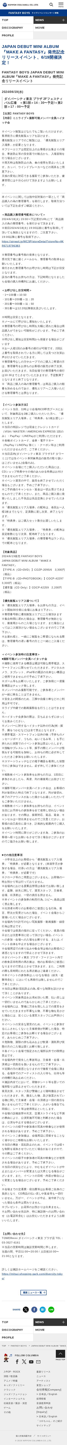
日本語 (42, 1394)
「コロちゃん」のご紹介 (49, 1421)
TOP (5, 20)
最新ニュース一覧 (32, 1292)
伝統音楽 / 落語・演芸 (15, 1403)
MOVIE (39, 27)
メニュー (61, 5)
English (53, 1394)
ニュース (41, 1376)
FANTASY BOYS (19, 1346)
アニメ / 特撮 (11, 1380)
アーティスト (43, 1380)
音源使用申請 (43, 1403)
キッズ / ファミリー (14, 1385)
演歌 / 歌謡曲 (11, 1376)
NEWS (39, 20)
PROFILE (8, 35)
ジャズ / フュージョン (15, 1394)
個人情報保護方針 (24, 1436)
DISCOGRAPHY (12, 27)
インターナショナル (14, 1398)
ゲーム (7, 1407)
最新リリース (43, 1371)
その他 (7, 1412)
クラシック (10, 1389)
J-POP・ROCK (12, 1371)
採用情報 (41, 1398)
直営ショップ (43, 1385)
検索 (51, 5)
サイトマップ (43, 1425)
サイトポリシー (44, 1436)
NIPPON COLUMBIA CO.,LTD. (20, 5)
